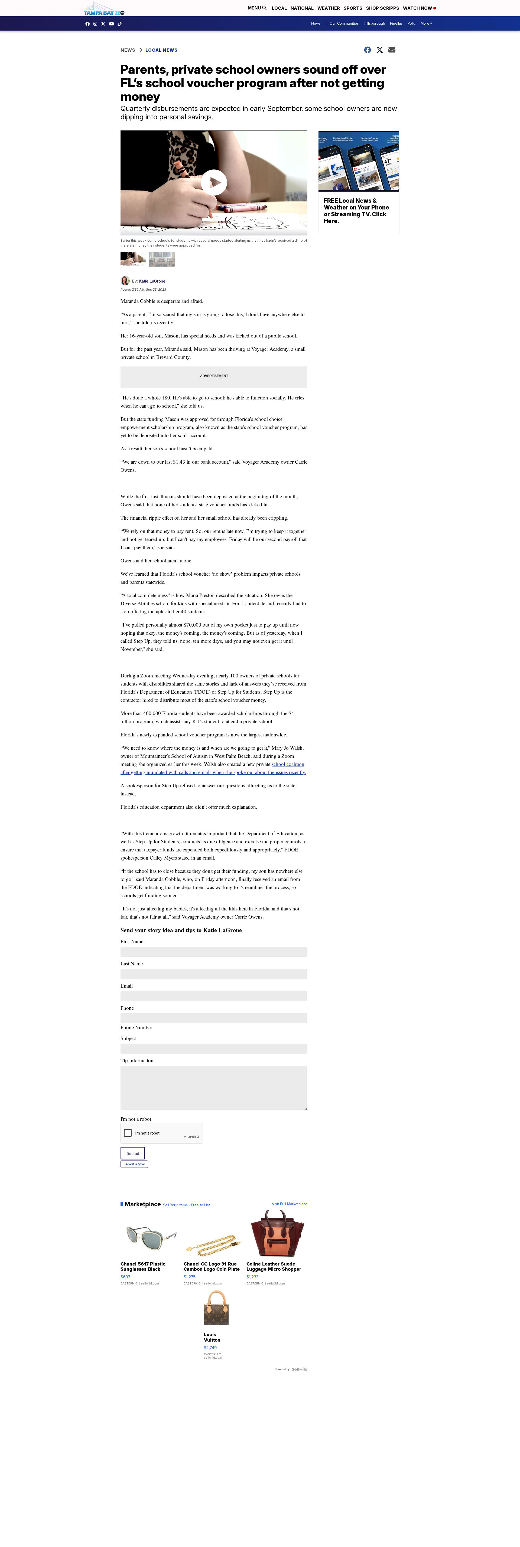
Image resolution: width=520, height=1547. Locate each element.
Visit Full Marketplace (289, 1204)
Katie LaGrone (152, 281)
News (316, 23)
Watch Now (418, 8)
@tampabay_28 (121, 24)
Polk (411, 23)
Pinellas (396, 23)
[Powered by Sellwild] (299, 1369)
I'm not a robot (136, 1118)
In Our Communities (342, 23)
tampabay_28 (96, 24)
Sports (353, 8)
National (302, 8)
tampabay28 (104, 24)
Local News (161, 50)
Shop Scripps (382, 8)
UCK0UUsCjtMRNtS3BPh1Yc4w (113, 24)
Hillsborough (374, 23)
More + (426, 23)
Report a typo (134, 1164)
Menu (255, 8)
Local (279, 8)
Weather (328, 8)
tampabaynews (88, 24)
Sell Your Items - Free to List (186, 1205)
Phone (136, 1017)
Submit (133, 1153)
